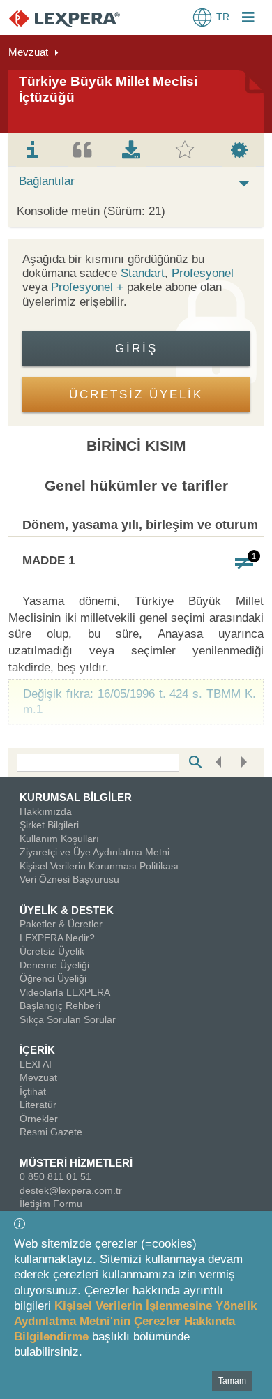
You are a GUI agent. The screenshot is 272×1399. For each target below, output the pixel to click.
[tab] (33, 150)
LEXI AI (36, 1064)
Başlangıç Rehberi (60, 1005)
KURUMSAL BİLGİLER (76, 797)
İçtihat (33, 1091)
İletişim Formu (51, 1203)
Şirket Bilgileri (49, 824)
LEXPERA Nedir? (57, 937)
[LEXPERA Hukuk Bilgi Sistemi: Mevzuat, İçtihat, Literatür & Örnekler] (78, 17)
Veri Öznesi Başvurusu (69, 879)
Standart (143, 273)
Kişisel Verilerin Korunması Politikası (99, 865)
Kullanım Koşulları (59, 838)
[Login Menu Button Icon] (248, 19)
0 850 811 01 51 (55, 1176)
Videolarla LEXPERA (65, 992)
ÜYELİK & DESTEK (67, 910)
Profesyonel (203, 273)
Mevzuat (28, 52)
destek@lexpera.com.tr (71, 1190)
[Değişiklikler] (244, 563)
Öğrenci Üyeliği (53, 978)
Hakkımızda (46, 811)
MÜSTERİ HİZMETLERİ (76, 1163)
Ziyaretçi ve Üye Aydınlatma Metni (94, 852)
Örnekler (39, 1118)
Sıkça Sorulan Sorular (68, 1019)
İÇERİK (37, 1050)
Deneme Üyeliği (54, 965)
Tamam (232, 1381)
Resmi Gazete (51, 1131)
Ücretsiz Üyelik (52, 951)
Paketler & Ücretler (61, 923)
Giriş (136, 348)
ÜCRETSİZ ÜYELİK (136, 394)
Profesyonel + (89, 287)
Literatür (38, 1104)
